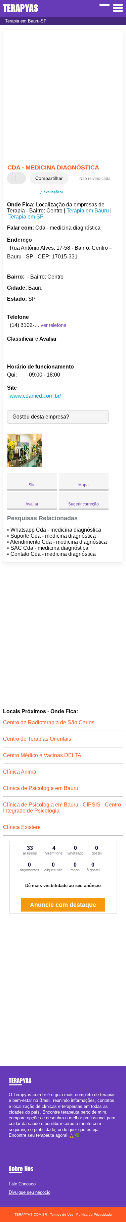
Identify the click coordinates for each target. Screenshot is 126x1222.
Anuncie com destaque (63, 904)
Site (32, 485)
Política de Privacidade (94, 1214)
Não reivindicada (95, 178)
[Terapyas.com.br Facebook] (10, 1140)
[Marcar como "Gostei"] (13, 178)
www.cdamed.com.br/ (35, 396)
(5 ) (51, 192)
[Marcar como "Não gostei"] (21, 178)
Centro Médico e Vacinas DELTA (42, 755)
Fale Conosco (22, 1183)
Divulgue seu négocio (29, 1192)
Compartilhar (49, 178)
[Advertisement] (63, 98)
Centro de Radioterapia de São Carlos (48, 722)
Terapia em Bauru (88, 210)
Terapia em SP (26, 216)
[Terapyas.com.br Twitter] (13, 1140)
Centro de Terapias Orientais (37, 739)
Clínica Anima (19, 772)
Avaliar (32, 504)
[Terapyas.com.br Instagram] (16, 1140)
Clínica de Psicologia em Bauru (40, 788)
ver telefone (53, 325)
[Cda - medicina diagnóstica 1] (24, 465)
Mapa (83, 485)
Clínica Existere (22, 827)
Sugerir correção (83, 504)
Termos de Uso (61, 1214)
